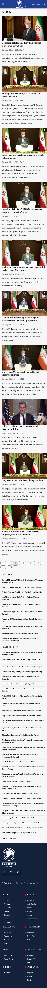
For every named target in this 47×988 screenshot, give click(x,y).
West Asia (30, 900)
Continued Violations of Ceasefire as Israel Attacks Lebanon (22, 798)
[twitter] (4, 872)
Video (29, 940)
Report (6, 940)
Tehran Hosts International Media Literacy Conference (20, 633)
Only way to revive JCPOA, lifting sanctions (22, 480)
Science (6, 919)
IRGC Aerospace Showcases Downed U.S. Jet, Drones (20, 793)
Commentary (8, 936)
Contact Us (31, 959)
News (6, 943)
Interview (7, 932)
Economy (7, 908)
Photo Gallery (32, 936)
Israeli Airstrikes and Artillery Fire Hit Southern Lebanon (21, 711)
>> (15, 567)
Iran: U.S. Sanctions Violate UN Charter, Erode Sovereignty (22, 587)
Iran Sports (8, 955)
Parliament (8, 922)
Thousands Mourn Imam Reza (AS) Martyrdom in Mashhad (22, 828)
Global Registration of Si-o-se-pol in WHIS (16, 781)
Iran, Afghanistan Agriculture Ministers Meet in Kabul (20, 823)
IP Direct (7, 973)
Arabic (29, 976)
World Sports (8, 959)
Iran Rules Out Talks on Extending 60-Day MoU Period (20, 762)
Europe (30, 908)
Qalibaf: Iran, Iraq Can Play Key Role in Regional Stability (22, 592)
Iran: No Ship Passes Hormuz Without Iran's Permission (21, 818)
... (3, 567)
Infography (31, 932)
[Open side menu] (3, 4)
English (30, 973)
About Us (30, 955)
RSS (28, 963)
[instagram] (11, 872)
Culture (6, 911)
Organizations (32, 919)
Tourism (7, 904)
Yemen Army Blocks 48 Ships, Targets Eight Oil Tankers (21, 684)
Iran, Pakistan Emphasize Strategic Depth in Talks (19, 833)
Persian (30, 980)
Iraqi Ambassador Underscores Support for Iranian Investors (22, 716)
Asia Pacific (31, 904)
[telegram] (17, 872)
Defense (7, 915)
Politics (6, 900)
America (30, 911)
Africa (29, 915)
